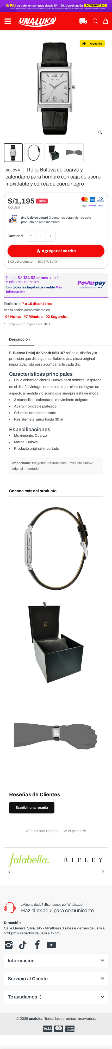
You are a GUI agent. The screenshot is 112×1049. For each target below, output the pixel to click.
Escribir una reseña (31, 808)
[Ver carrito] (105, 21)
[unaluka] (36, 21)
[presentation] (9, 872)
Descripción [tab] (19, 339)
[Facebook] (37, 945)
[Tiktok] (22, 945)
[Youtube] (51, 945)
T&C (46, 324)
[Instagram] (8, 945)
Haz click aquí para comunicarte (57, 910)
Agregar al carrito (59, 251)
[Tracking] (83, 21)
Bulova (12, 170)
